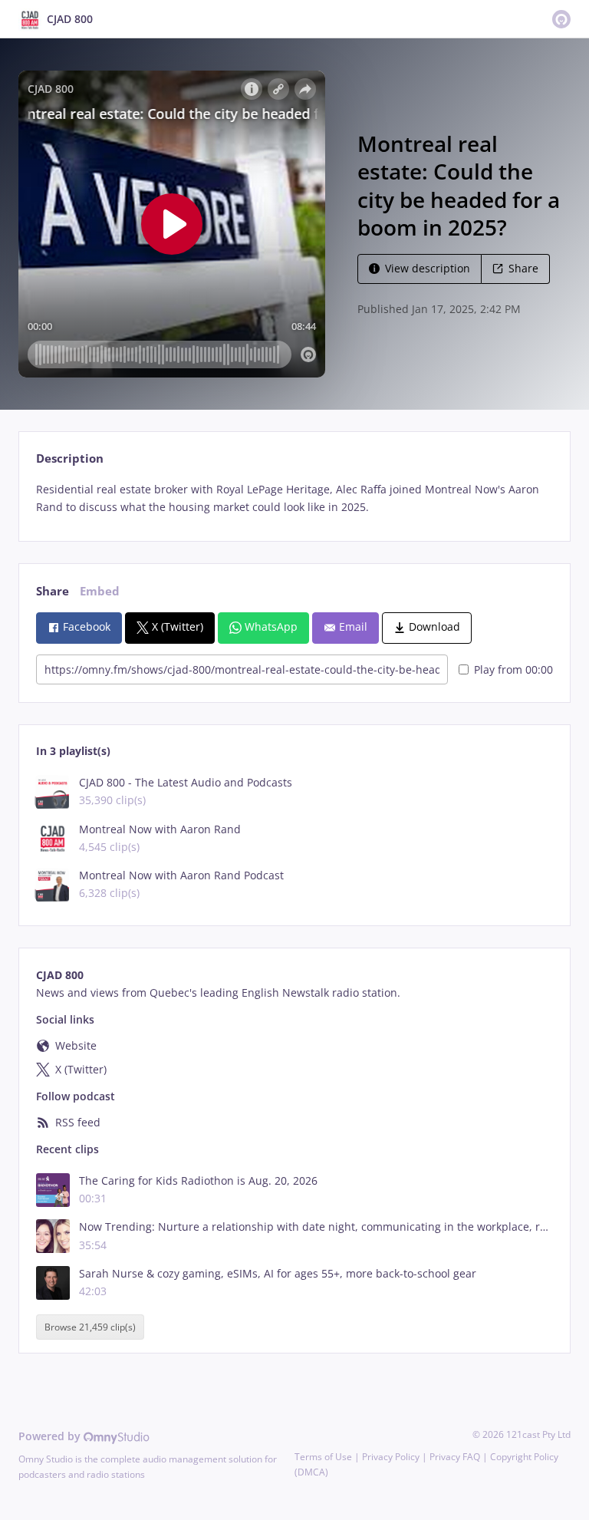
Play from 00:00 (513, 669)
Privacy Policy (391, 1456)
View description (427, 268)
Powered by (51, 1436)
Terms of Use (323, 1456)
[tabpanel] (294, 498)
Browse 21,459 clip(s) (90, 1327)
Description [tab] (70, 458)
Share (523, 268)
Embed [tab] (100, 591)
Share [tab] (52, 591)
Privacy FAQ (454, 1456)
